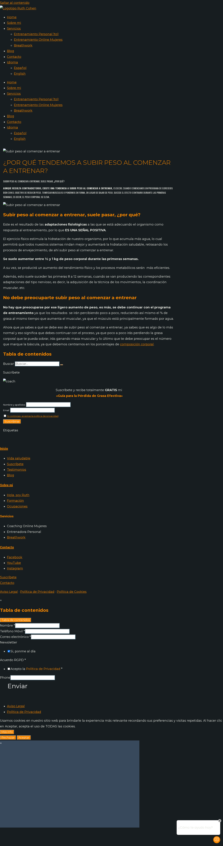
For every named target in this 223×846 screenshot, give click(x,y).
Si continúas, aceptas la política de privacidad (32, 416)
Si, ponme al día (23, 651)
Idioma (12, 62)
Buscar (8, 364)
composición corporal (137, 344)
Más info (7, 732)
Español (20, 68)
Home (12, 17)
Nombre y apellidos (14, 404)
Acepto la (36, 669)
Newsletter (8, 642)
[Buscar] (61, 364)
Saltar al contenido (14, 3)
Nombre (7, 625)
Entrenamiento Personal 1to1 (36, 34)
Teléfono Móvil (12, 631)
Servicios (14, 28)
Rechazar (8, 737)
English (20, 74)
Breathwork (23, 45)
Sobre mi (14, 23)
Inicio (4, 448)
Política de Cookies (72, 592)
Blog (10, 51)
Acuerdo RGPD (13, 660)
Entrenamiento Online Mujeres (38, 40)
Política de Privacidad (37, 592)
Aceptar (23, 737)
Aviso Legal (9, 592)
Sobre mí (6, 485)
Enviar (17, 686)
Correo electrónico (15, 637)
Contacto (14, 57)
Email (6, 410)
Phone (5, 678)
